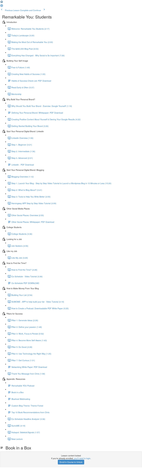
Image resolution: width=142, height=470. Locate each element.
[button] (1, 2)
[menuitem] (1, 6)
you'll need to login (82, 458)
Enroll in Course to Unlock (71, 462)
